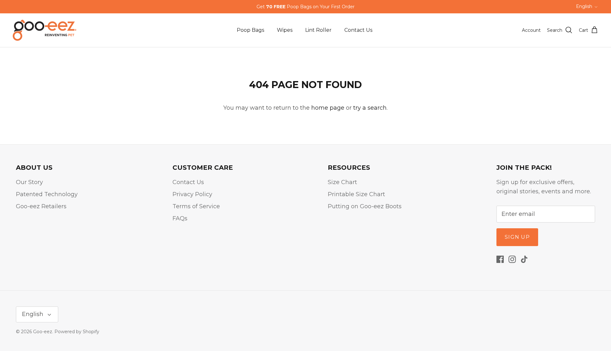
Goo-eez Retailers (41, 206)
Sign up (517, 237)
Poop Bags (250, 30)
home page (327, 107)
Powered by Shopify (76, 331)
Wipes (284, 30)
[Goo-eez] (44, 30)
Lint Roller (318, 30)
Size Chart (342, 182)
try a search (370, 107)
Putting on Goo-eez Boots (365, 206)
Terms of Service (196, 206)
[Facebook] (500, 259)
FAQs (179, 218)
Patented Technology (47, 194)
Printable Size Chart (356, 194)
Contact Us (358, 30)
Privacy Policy (192, 194)
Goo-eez (42, 331)
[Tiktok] (524, 259)
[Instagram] (512, 259)
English (584, 6)
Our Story (29, 182)
